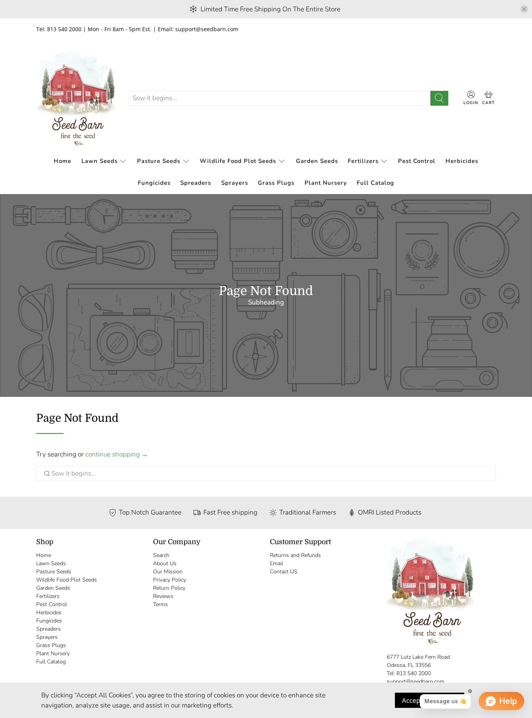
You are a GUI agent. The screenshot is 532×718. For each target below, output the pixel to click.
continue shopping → (116, 454)
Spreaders (195, 183)
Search (161, 555)
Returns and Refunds (295, 555)
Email (276, 563)
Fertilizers (363, 161)
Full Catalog (375, 183)
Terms (160, 604)
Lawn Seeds (99, 161)
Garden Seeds (317, 161)
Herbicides (462, 161)
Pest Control (416, 161)
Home (62, 161)
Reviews (163, 596)
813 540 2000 (413, 673)
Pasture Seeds (158, 161)
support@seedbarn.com (415, 681)
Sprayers (234, 183)
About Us (164, 563)
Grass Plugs (276, 183)
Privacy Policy (169, 580)
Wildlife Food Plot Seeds (238, 161)
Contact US (284, 571)
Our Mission (168, 571)
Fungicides (154, 183)
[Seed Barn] (76, 98)
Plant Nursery (326, 183)
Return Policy (169, 588)
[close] (524, 9)
